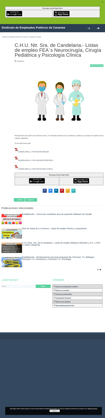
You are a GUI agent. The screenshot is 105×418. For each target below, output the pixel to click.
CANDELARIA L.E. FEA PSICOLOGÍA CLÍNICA (35, 169)
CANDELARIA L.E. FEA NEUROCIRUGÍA (33, 152)
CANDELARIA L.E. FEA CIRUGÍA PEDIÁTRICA (35, 160)
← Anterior (19, 200)
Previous (98, 207)
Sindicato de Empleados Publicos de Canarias (15, 37)
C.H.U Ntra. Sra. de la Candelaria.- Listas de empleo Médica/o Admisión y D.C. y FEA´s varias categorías (61, 244)
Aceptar (54, 411)
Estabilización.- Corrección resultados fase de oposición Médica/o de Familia (57, 214)
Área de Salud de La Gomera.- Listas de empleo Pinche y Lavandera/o (54, 228)
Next (101, 207)
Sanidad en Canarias (35, 37)
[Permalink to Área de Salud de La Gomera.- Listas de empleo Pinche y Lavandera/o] (12, 233)
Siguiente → (31, 200)
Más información (92, 408)
